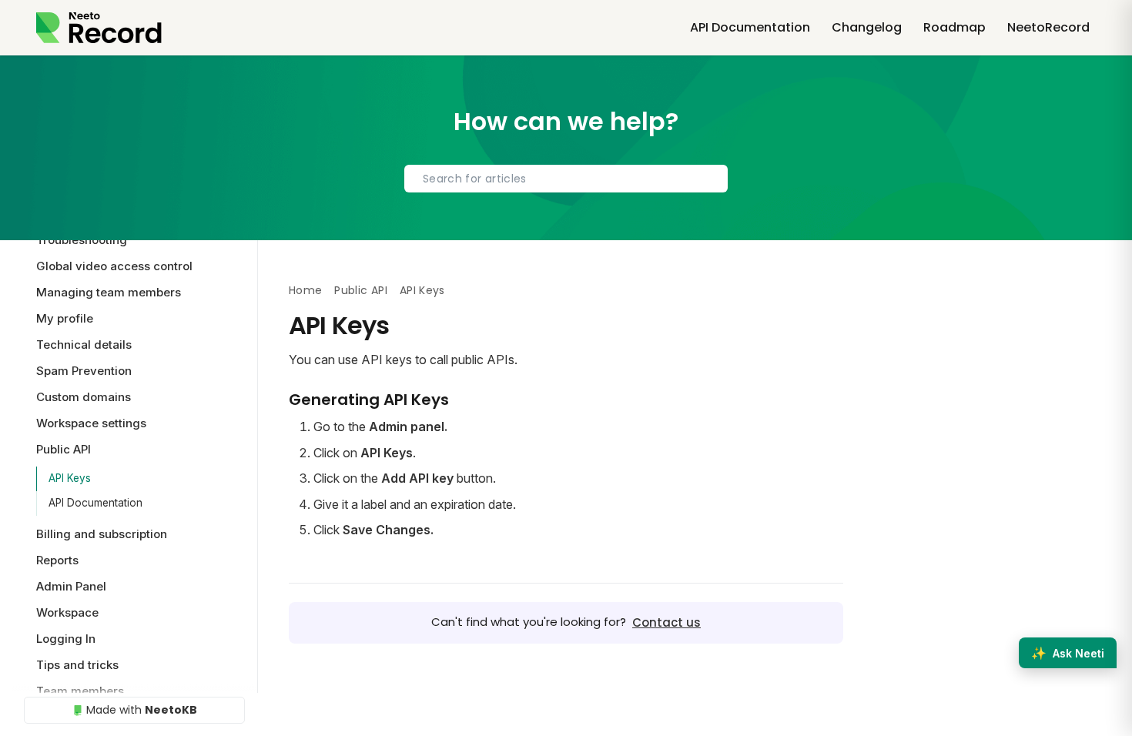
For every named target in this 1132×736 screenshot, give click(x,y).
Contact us (666, 622)
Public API (360, 290)
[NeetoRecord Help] (99, 27)
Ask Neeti (1067, 653)
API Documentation (95, 503)
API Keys (70, 478)
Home (305, 290)
